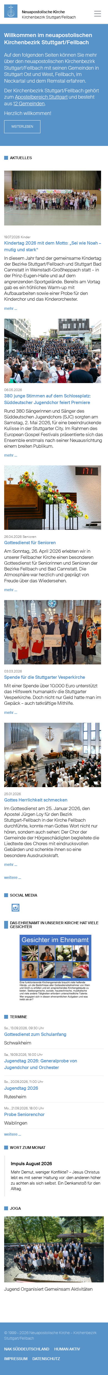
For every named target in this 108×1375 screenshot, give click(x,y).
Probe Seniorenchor (24, 1114)
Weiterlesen (22, 126)
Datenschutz (46, 1358)
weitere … (12, 877)
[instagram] (15, 913)
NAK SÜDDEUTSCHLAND (26, 1349)
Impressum (15, 1358)
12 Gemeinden (29, 103)
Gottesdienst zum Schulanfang (35, 1034)
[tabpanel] (54, 85)
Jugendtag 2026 (21, 1088)
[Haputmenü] (98, 14)
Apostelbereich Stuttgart (41, 97)
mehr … (10, 308)
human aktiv (67, 1349)
